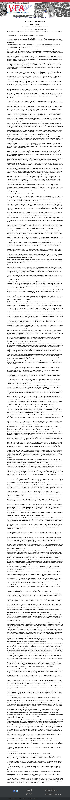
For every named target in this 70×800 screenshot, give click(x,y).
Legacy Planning (29, 793)
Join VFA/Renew (29, 790)
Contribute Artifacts (29, 794)
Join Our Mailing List (29, 789)
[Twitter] (17, 791)
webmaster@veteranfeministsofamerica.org (53, 794)
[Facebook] (14, 791)
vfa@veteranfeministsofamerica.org (51, 790)
